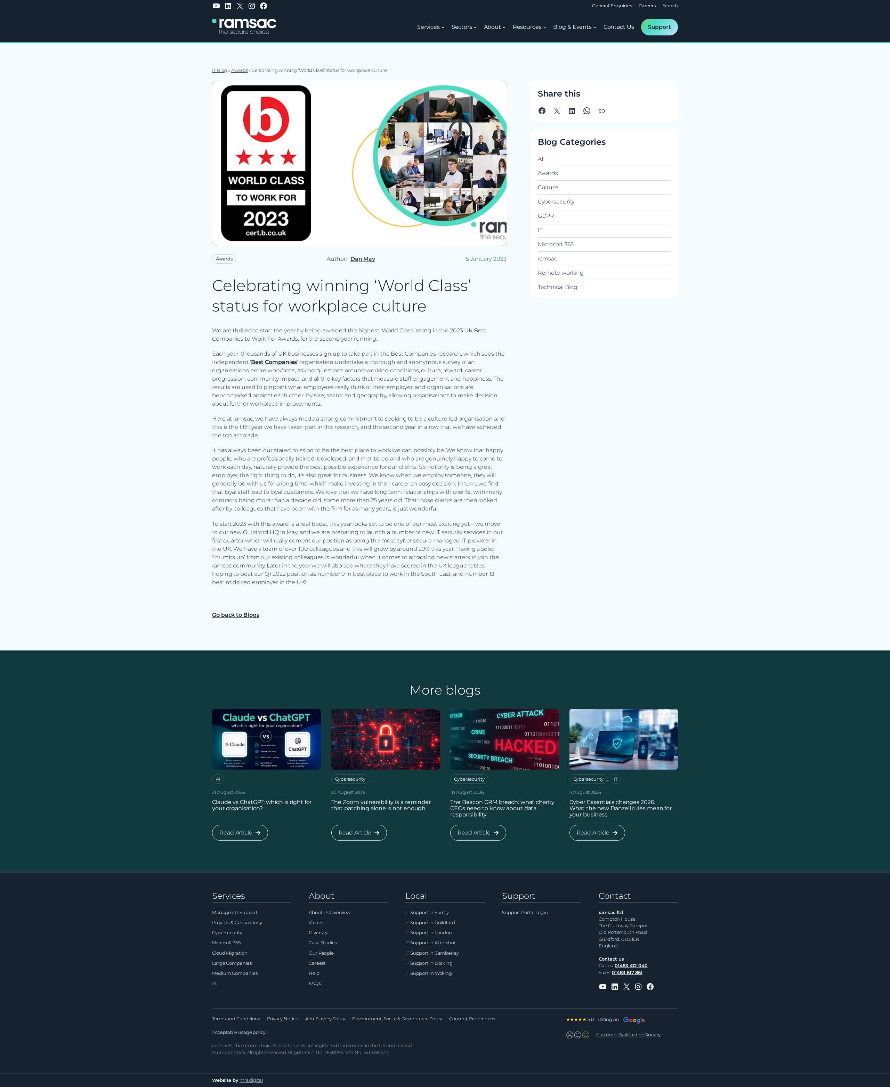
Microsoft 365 (556, 244)
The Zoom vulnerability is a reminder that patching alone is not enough (381, 805)
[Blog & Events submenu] (595, 27)
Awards (239, 70)
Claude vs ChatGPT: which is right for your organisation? (262, 805)
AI (540, 159)
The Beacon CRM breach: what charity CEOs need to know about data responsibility (502, 808)
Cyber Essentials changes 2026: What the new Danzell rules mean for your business (620, 808)
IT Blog (219, 70)
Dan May (362, 259)
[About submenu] (504, 27)
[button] (602, 111)
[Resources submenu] (545, 27)
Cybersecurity (556, 201)
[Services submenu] (443, 27)
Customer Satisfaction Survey (628, 1034)
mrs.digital (251, 1080)
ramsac (547, 258)
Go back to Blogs (235, 615)
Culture (548, 187)
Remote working (561, 272)
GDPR (546, 216)
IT (540, 230)
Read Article (237, 835)
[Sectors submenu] (475, 27)
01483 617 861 (627, 972)
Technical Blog (558, 287)
